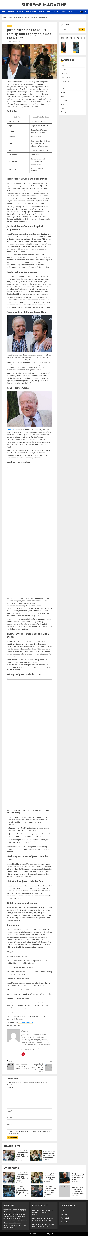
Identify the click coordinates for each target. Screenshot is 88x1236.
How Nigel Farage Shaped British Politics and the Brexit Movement (78, 1190)
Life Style (56, 11)
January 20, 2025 (16, 41)
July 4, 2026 (47, 1196)
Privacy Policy (65, 1218)
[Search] (85, 11)
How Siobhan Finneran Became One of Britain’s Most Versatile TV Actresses (50, 1190)
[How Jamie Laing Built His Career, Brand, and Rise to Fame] (64, 1177)
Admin (9, 41)
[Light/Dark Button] (81, 12)
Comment (10, 1088)
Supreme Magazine (44, 5)
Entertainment (31, 11)
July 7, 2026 (75, 1181)
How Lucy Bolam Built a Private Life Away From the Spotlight (49, 1155)
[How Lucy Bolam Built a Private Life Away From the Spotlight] (36, 1155)
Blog (62, 66)
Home (3, 11)
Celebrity (19, 11)
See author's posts (30, 1049)
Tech (70, 11)
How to (63, 96)
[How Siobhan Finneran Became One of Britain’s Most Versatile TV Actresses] (76, 47)
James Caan (11, 430)
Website (9, 1125)
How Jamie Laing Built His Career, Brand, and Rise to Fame (78, 1177)
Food (48, 11)
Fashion (41, 11)
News (64, 11)
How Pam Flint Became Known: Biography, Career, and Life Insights (22, 1155)
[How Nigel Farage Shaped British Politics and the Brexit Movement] (64, 1191)
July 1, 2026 (75, 1195)
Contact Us (64, 1222)
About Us (64, 1214)
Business (11, 11)
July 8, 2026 (47, 1159)
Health (63, 93)
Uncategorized (65, 112)
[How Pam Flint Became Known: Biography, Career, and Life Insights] (9, 1155)
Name (9, 1111)
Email (9, 1118)
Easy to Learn (65, 77)
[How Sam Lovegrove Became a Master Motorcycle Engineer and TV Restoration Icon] (63, 47)
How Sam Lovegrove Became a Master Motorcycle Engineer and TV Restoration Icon (22, 1191)
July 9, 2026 (20, 1160)
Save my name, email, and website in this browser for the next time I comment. (29, 1132)
